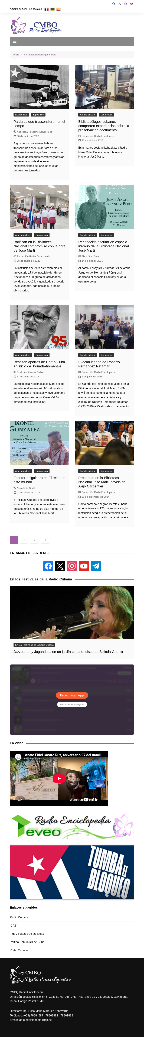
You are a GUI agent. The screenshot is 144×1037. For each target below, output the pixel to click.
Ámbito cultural (18, 8)
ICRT (13, 925)
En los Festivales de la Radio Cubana (34, 645)
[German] (52, 9)
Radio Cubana (19, 917)
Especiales (35, 8)
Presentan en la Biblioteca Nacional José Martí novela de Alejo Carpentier (102, 482)
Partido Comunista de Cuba (27, 941)
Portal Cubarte (19, 950)
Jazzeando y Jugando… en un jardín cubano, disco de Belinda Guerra (68, 652)
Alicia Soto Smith (91, 256)
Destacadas (21, 114)
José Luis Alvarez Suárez (31, 372)
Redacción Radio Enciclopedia (98, 136)
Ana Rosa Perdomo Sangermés (34, 131)
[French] (46, 9)
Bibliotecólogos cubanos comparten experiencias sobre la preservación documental (103, 126)
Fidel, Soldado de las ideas (27, 933)
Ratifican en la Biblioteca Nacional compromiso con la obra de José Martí (40, 246)
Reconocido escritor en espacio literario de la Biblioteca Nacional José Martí (103, 246)
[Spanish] (58, 9)
